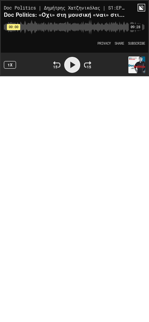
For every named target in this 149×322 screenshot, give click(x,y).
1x (10, 65)
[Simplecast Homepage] (141, 7)
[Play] (72, 65)
